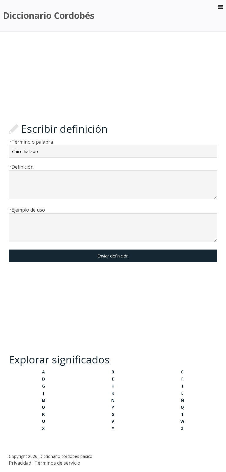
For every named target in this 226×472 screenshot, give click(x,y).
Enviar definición (113, 256)
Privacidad (20, 463)
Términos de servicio (57, 463)
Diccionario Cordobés (48, 15)
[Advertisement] (113, 78)
